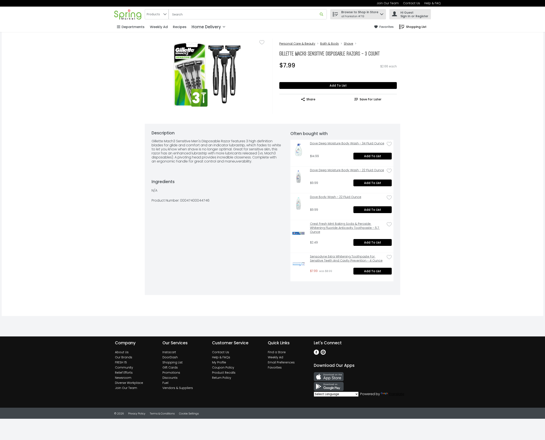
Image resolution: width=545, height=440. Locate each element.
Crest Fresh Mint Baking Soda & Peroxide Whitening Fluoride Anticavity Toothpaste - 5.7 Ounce (345, 228)
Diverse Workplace (129, 383)
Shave (348, 43)
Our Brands (123, 357)
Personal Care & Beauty (297, 43)
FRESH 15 (121, 362)
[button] (381, 13)
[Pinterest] (323, 353)
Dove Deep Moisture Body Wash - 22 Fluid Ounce (347, 170)
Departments (133, 26)
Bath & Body (329, 43)
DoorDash (170, 357)
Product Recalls (223, 372)
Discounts (170, 378)
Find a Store (277, 352)
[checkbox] (261, 42)
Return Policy (221, 378)
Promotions (171, 372)
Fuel (165, 383)
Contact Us (411, 3)
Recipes (179, 26)
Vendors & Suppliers (177, 388)
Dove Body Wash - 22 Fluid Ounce (335, 197)
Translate (396, 394)
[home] (128, 14)
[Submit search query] (321, 14)
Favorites (275, 367)
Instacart (169, 352)
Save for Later (371, 99)
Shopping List (172, 362)
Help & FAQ (432, 3)
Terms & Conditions (162, 413)
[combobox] (157, 14)
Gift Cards (170, 367)
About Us (122, 352)
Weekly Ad (159, 26)
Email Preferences (281, 362)
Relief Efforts (124, 372)
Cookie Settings (189, 413)
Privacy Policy (136, 413)
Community (124, 367)
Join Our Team (388, 3)
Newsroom (123, 378)
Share (310, 99)
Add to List (338, 85)
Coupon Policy (223, 367)
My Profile (219, 362)
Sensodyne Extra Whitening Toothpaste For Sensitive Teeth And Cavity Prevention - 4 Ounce (346, 259)
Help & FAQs (221, 357)
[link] (384, 27)
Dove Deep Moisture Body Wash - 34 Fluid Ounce (347, 143)
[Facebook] (316, 353)
